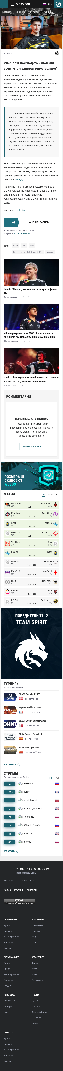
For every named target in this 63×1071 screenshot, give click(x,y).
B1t (24, 246)
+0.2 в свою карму (22, 233)
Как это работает (12, 937)
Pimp (15, 246)
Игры (34, 942)
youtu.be (20, 210)
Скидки (7, 948)
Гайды (34, 937)
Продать (8, 931)
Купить (7, 925)
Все (43, 495)
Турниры (48, 12)
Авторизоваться (31, 446)
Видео (34, 969)
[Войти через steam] (58, 4)
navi (32, 246)
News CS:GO (9, 881)
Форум (35, 963)
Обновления (37, 925)
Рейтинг (18, 890)
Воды (34, 974)
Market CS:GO (28, 881)
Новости (20, 12)
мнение (50, 252)
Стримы (34, 12)
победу (19, 180)
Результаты (53, 495)
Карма (7, 890)
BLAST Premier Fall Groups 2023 (27, 252)
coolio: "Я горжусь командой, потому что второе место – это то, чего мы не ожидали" (31, 379)
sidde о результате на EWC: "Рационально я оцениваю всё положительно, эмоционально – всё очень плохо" (30, 335)
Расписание (37, 980)
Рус (57, 778)
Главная (6, 12)
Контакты (32, 890)
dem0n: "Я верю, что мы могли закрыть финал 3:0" (30, 291)
